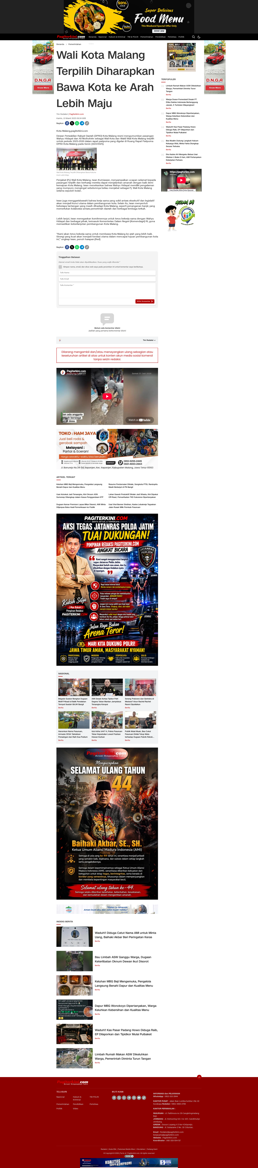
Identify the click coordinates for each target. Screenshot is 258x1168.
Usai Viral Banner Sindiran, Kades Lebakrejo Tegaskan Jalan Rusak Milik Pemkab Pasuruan (132, 506)
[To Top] (199, 1077)
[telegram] (82, 123)
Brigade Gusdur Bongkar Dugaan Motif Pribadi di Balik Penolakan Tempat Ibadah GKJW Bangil (72, 702)
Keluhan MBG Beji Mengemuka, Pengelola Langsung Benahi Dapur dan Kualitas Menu (79, 485)
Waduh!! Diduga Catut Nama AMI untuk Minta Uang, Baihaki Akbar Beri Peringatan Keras (125, 935)
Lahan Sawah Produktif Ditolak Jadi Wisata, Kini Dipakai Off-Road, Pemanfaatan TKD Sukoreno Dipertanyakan (133, 496)
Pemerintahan (74, 44)
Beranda (60, 44)
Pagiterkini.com (76, 114)
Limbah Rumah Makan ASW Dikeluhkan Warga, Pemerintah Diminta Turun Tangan (123, 1056)
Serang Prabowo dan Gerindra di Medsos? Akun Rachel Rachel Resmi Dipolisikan (139, 702)
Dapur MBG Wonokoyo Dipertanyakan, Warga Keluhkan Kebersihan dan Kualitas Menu (125, 1008)
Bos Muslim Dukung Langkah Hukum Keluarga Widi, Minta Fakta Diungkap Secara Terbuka (182, 143)
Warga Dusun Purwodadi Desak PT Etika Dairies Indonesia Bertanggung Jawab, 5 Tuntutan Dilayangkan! (182, 102)
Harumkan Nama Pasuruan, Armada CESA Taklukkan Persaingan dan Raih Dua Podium (73, 734)
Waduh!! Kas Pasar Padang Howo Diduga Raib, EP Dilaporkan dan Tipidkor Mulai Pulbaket (126, 1032)
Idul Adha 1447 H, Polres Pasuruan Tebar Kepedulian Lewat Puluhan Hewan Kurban (107, 734)
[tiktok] (144, 1098)
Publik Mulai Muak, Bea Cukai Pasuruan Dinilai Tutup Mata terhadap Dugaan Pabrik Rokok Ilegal (139, 735)
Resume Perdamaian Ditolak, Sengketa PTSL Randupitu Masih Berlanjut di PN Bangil (133, 485)
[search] (193, 37)
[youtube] (139, 1098)
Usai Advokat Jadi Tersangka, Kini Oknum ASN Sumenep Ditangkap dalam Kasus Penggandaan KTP (79, 496)
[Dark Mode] (199, 37)
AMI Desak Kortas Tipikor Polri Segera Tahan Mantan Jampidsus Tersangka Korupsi (106, 702)
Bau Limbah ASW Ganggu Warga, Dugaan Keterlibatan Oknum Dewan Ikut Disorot (123, 959)
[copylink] (87, 123)
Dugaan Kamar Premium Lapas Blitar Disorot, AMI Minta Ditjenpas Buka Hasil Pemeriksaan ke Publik (81, 506)
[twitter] (72, 123)
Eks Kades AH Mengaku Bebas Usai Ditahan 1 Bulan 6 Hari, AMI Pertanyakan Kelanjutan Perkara (183, 157)
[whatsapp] (77, 123)
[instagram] (134, 1098)
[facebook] (67, 123)
